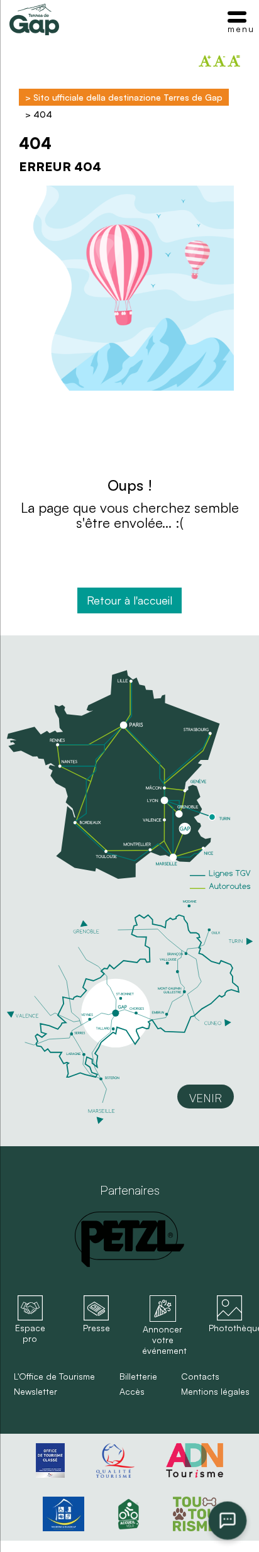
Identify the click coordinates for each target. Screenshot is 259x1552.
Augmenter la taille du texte (205, 61)
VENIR (205, 1098)
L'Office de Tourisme (54, 1376)
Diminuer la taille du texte (219, 61)
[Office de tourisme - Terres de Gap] (34, 19)
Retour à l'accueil (129, 600)
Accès (132, 1392)
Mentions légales (215, 1392)
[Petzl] (129, 1239)
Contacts (200, 1376)
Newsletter (35, 1392)
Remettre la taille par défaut (234, 61)
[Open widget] (228, 1521)
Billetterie (138, 1376)
